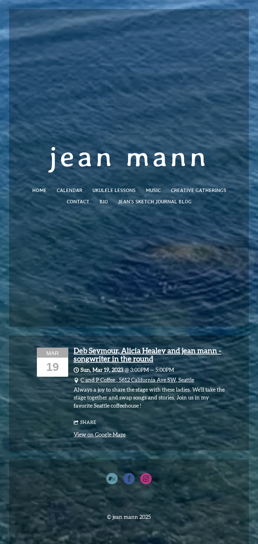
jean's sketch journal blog (155, 202)
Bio (103, 202)
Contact (78, 202)
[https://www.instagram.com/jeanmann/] (146, 480)
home (39, 190)
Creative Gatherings (198, 190)
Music (153, 190)
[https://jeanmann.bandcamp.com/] (112, 480)
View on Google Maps (100, 434)
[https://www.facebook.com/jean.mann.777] (129, 480)
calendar (69, 190)
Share (88, 422)
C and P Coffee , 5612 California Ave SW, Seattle (137, 380)
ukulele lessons (114, 190)
